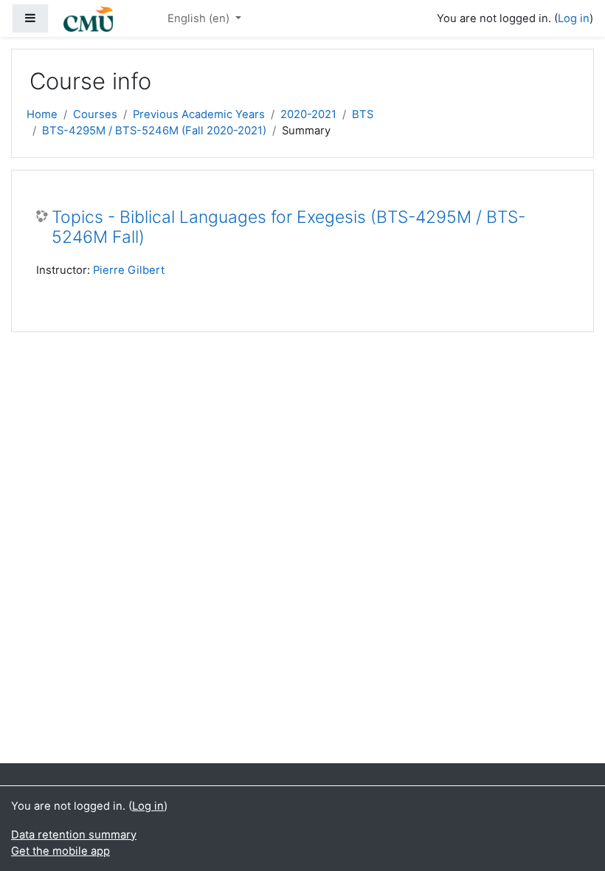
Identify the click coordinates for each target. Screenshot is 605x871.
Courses (95, 114)
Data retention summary (73, 834)
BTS (362, 114)
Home (42, 114)
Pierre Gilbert (129, 270)
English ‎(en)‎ (199, 18)
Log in (574, 18)
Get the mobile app (60, 851)
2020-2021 (308, 114)
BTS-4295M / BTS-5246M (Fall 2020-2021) (154, 130)
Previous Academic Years (199, 114)
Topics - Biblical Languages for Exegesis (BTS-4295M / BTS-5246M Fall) (288, 227)
